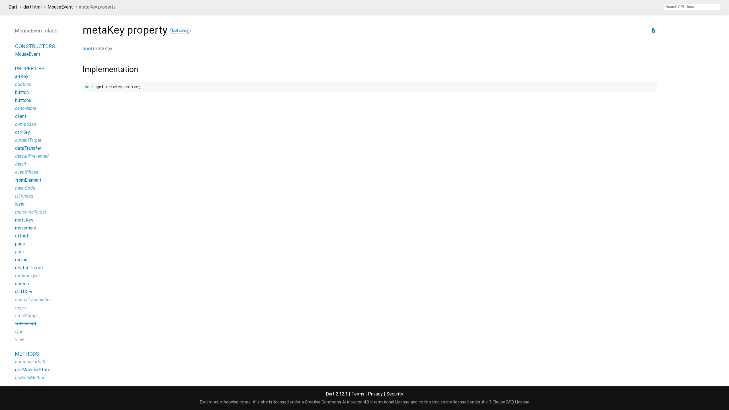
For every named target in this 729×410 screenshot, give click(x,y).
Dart (13, 7)
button (22, 92)
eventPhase (26, 172)
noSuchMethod (30, 377)
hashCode (25, 188)
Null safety (180, 31)
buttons (23, 100)
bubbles (23, 84)
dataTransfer (28, 148)
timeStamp (26, 315)
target (20, 307)
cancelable (25, 108)
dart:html (32, 7)
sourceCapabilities (33, 299)
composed (25, 124)
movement (26, 228)
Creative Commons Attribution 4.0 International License (357, 402)
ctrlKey (22, 132)
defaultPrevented (32, 156)
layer (20, 204)
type (19, 331)
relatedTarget (29, 267)
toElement (25, 323)
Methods (27, 354)
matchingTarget (30, 212)
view (19, 339)
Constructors (35, 46)
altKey (21, 76)
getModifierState (32, 369)
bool (87, 48)
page (20, 244)
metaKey (24, 220)
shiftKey (23, 291)
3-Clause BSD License (509, 402)
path (19, 252)
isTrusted (24, 196)
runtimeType (27, 275)
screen (22, 283)
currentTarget (28, 140)
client (20, 116)
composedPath (30, 361)
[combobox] (692, 7)
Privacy (375, 394)
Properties (29, 68)
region (21, 260)
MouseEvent (60, 7)
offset (21, 236)
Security (394, 394)
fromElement (28, 180)
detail (20, 164)
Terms (357, 394)
